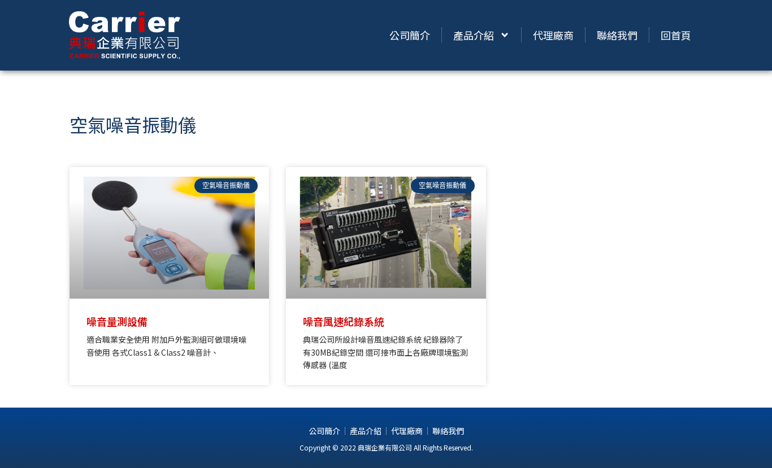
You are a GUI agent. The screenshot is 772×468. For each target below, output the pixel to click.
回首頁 (676, 35)
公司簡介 (409, 35)
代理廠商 (553, 35)
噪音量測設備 (117, 321)
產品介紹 (473, 35)
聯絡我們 (617, 35)
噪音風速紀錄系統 (343, 321)
